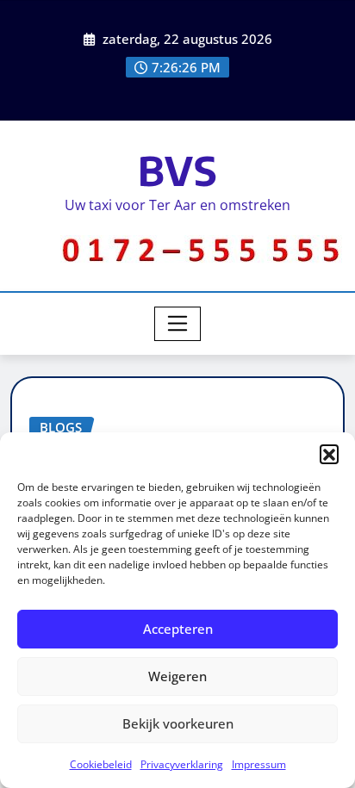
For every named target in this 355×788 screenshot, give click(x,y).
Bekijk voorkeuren (178, 723)
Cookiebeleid (101, 764)
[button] (329, 453)
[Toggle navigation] (178, 324)
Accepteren (178, 628)
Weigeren (177, 676)
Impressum (259, 764)
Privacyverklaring (181, 764)
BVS (178, 170)
